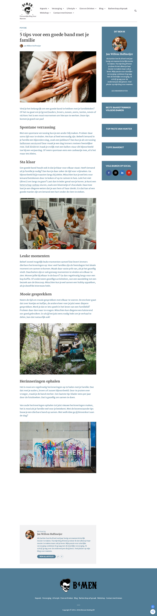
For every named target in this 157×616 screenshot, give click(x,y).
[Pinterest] (129, 173)
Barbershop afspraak (117, 8)
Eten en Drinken (87, 8)
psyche (23, 28)
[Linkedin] (122, 173)
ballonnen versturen (30, 143)
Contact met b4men (62, 13)
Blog (101, 8)
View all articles (46, 556)
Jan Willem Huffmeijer (32, 46)
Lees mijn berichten (120, 91)
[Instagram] (115, 173)
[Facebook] (109, 173)
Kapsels (43, 8)
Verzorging (57, 8)
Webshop (44, 13)
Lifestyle (71, 8)
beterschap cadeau (29, 185)
